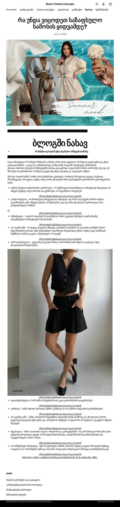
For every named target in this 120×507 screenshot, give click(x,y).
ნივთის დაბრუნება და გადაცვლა (23, 479)
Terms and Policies (105, 501)
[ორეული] (60, 322)
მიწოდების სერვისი (16, 494)
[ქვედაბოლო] (60, 210)
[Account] (103, 4)
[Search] (96, 4)
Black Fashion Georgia (23, 501)
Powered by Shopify (42, 501)
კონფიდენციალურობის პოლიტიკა (24, 484)
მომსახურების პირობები (18, 489)
